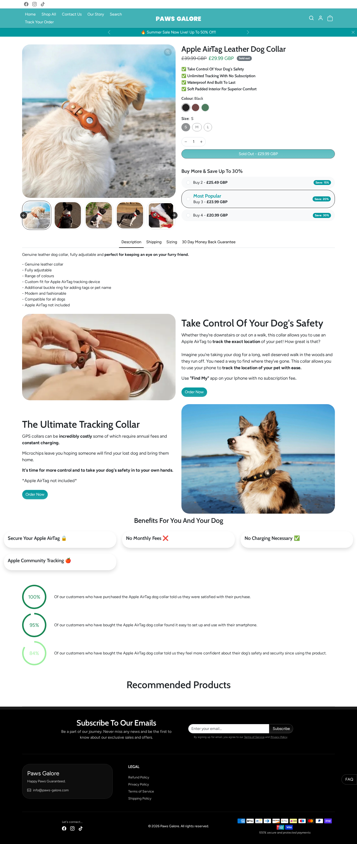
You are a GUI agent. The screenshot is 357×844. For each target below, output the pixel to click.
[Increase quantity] (201, 141)
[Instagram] (34, 4)
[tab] (131, 242)
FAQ (349, 779)
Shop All (49, 14)
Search (116, 14)
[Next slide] (174, 215)
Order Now (194, 392)
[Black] (185, 107)
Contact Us (72, 14)
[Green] (205, 107)
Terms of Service (254, 737)
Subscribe (281, 728)
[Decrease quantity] (185, 141)
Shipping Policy (139, 798)
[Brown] (195, 107)
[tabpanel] (178, 280)
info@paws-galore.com (51, 790)
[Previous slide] (23, 698)
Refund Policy (138, 777)
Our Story (95, 14)
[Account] (320, 18)
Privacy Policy (279, 737)
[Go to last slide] (23, 215)
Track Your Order (39, 22)
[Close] (353, 32)
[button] (311, 18)
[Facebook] (26, 4)
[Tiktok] (43, 4)
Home (30, 14)
